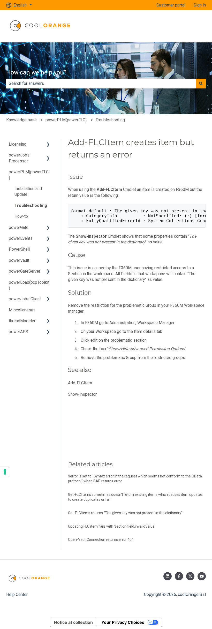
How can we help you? (36, 72)
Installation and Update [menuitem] (28, 191)
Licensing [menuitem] (17, 144)
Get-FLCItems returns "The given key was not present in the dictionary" (125, 513)
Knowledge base (21, 119)
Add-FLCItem (80, 382)
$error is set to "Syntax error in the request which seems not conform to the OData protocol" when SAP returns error (135, 478)
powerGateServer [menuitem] (24, 271)
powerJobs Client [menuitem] (25, 298)
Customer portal (170, 5)
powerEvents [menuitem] (21, 238)
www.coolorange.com (181, 26)
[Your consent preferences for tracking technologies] (5, 472)
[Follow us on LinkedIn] (167, 576)
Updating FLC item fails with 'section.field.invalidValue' (111, 526)
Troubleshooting (110, 119)
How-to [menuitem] (21, 216)
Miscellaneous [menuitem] (22, 310)
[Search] (201, 83)
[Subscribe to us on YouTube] (202, 576)
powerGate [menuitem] (18, 227)
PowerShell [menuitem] (19, 249)
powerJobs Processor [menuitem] (19, 158)
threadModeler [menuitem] (22, 320)
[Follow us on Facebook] (179, 576)
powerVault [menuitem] (19, 260)
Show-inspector (82, 394)
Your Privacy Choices (122, 622)
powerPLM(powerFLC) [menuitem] (29, 174)
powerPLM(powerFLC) (66, 119)
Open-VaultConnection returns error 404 (101, 539)
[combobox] (101, 83)
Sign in (200, 5)
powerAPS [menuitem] (18, 331)
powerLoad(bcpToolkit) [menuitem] (29, 285)
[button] (48, 144)
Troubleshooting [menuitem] (30, 205)
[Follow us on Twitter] (190, 576)
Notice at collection (73, 622)
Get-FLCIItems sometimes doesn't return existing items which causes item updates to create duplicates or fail (135, 497)
